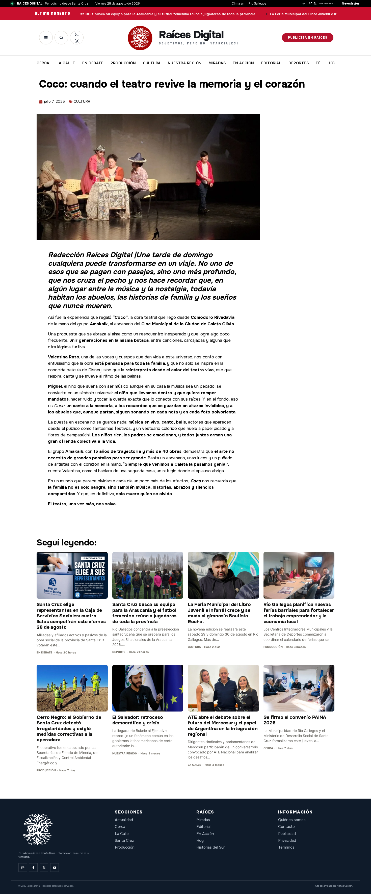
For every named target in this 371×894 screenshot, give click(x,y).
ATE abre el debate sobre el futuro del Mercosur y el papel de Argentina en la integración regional (222, 725)
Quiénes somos (292, 819)
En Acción (205, 833)
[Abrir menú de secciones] (46, 37)
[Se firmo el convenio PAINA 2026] (299, 688)
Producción (125, 847)
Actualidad (124, 819)
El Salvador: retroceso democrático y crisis (137, 720)
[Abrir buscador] (61, 37)
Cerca (120, 826)
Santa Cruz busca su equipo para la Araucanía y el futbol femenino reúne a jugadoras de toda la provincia (132, 14)
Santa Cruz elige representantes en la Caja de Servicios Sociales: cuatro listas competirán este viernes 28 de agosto (71, 615)
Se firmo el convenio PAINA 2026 (295, 720)
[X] (44, 867)
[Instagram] (22, 867)
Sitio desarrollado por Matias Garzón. (334, 885)
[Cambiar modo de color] (77, 37)
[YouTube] (54, 867)
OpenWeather (327, 3)
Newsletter (351, 3)
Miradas (203, 819)
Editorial (203, 826)
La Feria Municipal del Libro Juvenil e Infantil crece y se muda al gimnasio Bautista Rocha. (219, 612)
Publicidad (287, 833)
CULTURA (82, 101)
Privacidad (287, 840)
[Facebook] (33, 867)
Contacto (286, 826)
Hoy (200, 840)
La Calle (122, 833)
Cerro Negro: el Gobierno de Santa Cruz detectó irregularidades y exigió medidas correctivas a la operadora (69, 728)
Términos (286, 847)
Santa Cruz (124, 840)
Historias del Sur (210, 847)
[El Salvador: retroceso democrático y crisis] (147, 688)
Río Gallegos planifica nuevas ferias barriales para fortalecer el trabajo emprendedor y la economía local (298, 612)
